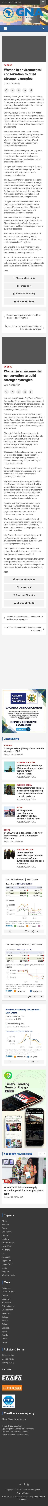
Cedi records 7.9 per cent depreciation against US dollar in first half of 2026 (22, 1167)
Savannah (6, 1257)
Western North (8, 1275)
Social (29, 785)
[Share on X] (12, 90)
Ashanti (5, 1224)
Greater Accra (8, 1242)
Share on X (26, 286)
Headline (21, 850)
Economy (8, 746)
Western (5, 1271)
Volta (4, 1268)
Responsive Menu (43, 2)
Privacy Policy (8, 1362)
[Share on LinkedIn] (24, 90)
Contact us (7, 1496)
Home (4, 1342)
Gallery (5, 1317)
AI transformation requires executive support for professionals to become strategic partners (30, 792)
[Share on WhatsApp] (18, 90)
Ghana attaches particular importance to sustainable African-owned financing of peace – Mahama (30, 858)
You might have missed (18, 1153)
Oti (3, 1253)
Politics (29, 850)
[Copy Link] (31, 90)
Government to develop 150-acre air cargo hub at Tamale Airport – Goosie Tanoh (30, 769)
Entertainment (8, 1306)
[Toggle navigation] (5, 28)
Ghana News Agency (31, 1489)
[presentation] (40, 1154)
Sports (5, 1335)
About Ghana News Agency (14, 1419)
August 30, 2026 (11, 754)
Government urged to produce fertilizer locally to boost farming (24, 316)
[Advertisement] (24, 664)
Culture (5, 1295)
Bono (4, 1228)
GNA (18, 83)
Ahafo (4, 1221)
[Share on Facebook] (6, 90)
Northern (6, 1250)
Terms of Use (8, 1355)
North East (6, 1246)
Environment (7, 1310)
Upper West (7, 1264)
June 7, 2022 (9, 83)
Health (5, 1320)
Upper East (6, 1260)
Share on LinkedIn (25, 301)
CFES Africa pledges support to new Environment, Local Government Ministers (23, 835)
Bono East (6, 1232)
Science (8, 65)
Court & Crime (8, 1292)
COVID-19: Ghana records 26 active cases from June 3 (23, 629)
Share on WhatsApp (25, 293)
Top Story (30, 763)
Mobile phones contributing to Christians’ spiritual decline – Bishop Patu (28, 814)
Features (6, 1313)
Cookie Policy (8, 1359)
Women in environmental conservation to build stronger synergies (23, 327)
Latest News (11, 738)
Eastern (5, 1239)
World (4, 1339)
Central (5, 1235)
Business (21, 785)
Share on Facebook (25, 278)
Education (6, 1302)
